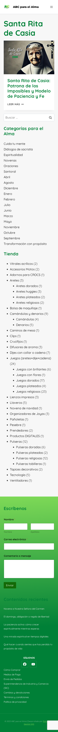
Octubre (9, 233)
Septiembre (12, 238)
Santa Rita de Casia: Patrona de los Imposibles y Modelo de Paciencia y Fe (29, 88)
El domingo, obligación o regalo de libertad (26, 616)
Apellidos (35, 532)
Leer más (15, 104)
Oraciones (11, 166)
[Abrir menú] (51, 6)
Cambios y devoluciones (17, 692)
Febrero (9, 199)
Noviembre (11, 227)
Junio (7, 210)
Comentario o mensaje (17, 555)
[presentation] (29, 57)
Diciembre (11, 188)
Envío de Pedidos (13, 679)
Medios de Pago (12, 674)
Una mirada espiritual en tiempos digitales (26, 636)
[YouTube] (33, 664)
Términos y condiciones (16, 697)
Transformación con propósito (25, 244)
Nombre (8, 532)
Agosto (9, 183)
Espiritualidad (13, 155)
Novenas (10, 160)
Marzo (8, 216)
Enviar (10, 585)
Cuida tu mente (14, 144)
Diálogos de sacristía (18, 149)
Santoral (10, 171)
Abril (7, 177)
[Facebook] (24, 664)
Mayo (8, 221)
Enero (8, 194)
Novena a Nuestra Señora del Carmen (24, 608)
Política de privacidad (15, 701)
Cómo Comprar (12, 669)
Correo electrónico (15, 539)
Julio (7, 205)
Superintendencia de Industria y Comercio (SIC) (26, 685)
